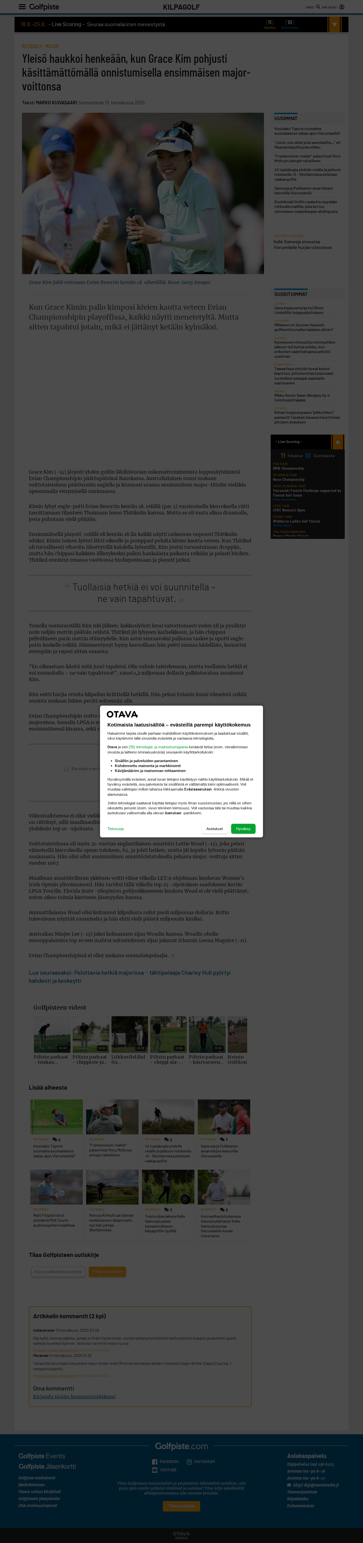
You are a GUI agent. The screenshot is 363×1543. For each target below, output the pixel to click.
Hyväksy (243, 829)
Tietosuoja (115, 829)
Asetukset (214, 829)
